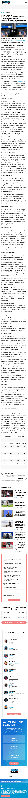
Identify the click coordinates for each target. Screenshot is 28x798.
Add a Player (14, 763)
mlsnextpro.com (5, 71)
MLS (15, 507)
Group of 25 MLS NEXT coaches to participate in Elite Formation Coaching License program (19, 524)
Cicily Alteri (11, 676)
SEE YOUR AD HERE (14, 600)
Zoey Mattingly (12, 669)
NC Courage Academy (13, 679)
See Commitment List (14, 714)
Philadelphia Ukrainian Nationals (16, 693)
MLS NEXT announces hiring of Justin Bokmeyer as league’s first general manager (20, 513)
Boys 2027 (7, 617)
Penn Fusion (11, 664)
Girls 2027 (7, 613)
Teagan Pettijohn (13, 639)
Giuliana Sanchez (13, 647)
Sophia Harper (12, 691)
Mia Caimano (12, 654)
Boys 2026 (21, 617)
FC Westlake (11, 642)
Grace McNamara (13, 706)
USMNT (15, 497)
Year (13, 635)
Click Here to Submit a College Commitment (14, 622)
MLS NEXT (3, 12)
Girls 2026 (21, 613)
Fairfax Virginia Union (13, 686)
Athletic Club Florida (13, 649)
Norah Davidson (12, 662)
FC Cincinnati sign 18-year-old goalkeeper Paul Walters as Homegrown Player (20, 535)
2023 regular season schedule (17, 40)
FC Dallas (11, 671)
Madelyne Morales (13, 698)
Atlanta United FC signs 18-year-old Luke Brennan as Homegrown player (19, 503)
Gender (6, 635)
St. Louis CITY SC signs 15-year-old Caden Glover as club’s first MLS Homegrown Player (20, 546)
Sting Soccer (12, 701)
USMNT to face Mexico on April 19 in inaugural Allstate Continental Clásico (20, 493)
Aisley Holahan (12, 684)
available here (21, 81)
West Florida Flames (13, 656)
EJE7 (10, 708)
